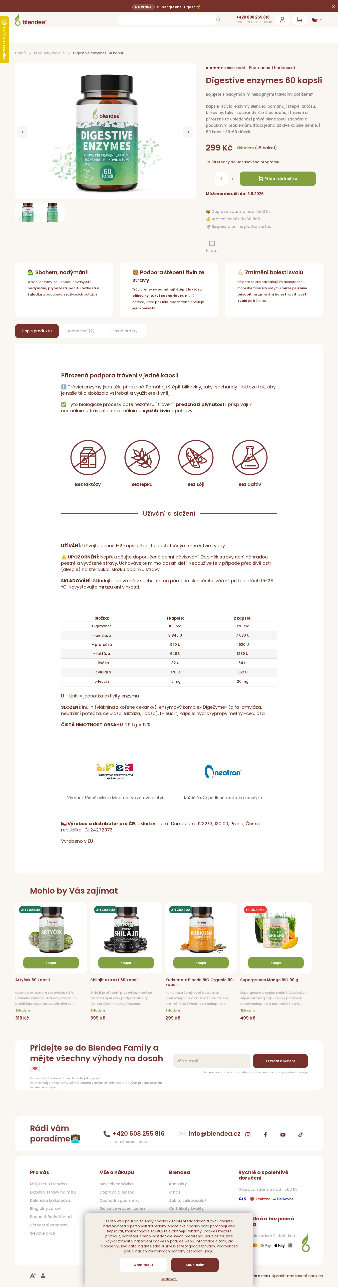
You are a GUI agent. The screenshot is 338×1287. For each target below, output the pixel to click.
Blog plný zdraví (45, 1208)
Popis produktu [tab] (37, 331)
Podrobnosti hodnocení (272, 67)
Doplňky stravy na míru (53, 1192)
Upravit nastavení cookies (297, 1275)
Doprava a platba (117, 1192)
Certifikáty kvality (186, 1208)
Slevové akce (42, 1233)
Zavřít (232, 247)
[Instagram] (247, 1134)
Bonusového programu (258, 162)
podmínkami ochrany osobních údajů (279, 1072)
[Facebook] (265, 1134)
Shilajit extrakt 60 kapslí (114, 979)
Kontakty (178, 1184)
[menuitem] (42, 35)
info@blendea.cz (214, 1133)
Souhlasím (194, 1264)
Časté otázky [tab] (124, 331)
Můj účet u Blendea (48, 1184)
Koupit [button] (51, 962)
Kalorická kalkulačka (50, 1200)
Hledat (218, 20)
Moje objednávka (116, 1184)
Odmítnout (143, 1264)
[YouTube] (282, 1134)
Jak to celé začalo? (187, 1200)
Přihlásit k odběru (280, 1061)
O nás (175, 1192)
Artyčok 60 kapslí (32, 979)
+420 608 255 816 (253, 17)
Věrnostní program (49, 1225)
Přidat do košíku (280, 178)
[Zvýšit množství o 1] (232, 179)
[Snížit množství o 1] (209, 179)
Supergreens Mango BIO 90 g (269, 979)
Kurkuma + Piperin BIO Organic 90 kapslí (199, 982)
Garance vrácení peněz (122, 1208)
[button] (23, 132)
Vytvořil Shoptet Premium (43, 1276)
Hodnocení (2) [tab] (81, 331)
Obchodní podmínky (120, 1200)
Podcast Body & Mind (51, 1216)
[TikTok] (300, 1134)
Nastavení (169, 1279)
